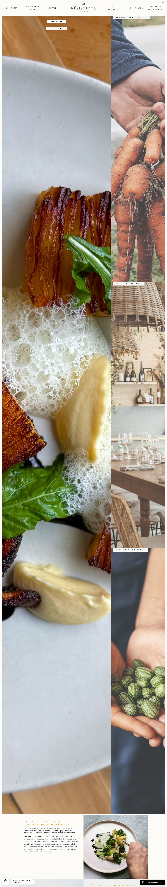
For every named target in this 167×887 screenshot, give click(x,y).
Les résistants (114, 8)
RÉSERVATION (56, 21)
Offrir (53, 8)
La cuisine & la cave (32, 8)
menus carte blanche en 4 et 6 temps (38, 852)
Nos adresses (135, 8)
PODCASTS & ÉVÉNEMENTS (130, 550)
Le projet (12, 8)
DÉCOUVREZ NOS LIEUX (128, 284)
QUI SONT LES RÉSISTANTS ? (131, 17)
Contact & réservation (155, 8)
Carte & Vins (56, 28)
